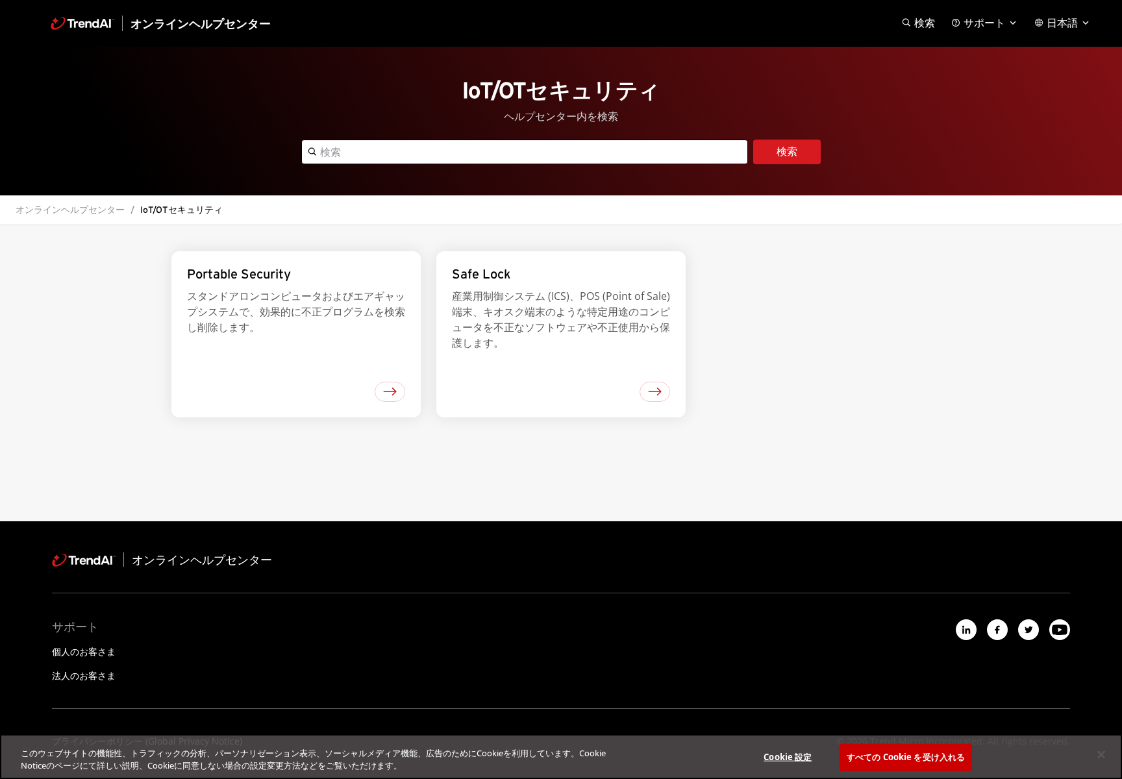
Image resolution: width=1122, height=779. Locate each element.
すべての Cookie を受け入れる (906, 757)
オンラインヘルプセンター (70, 209)
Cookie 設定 (788, 757)
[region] (561, 756)
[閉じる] (1101, 755)
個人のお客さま (84, 651)
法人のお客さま (84, 675)
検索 (787, 152)
